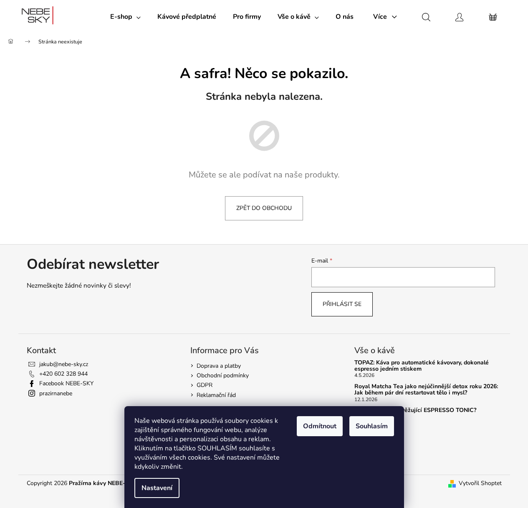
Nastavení (156, 488)
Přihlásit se (342, 304)
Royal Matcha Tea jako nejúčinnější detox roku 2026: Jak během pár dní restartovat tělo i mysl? (426, 389)
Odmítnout (319, 426)
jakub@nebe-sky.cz (63, 364)
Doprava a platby (219, 366)
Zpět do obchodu (264, 208)
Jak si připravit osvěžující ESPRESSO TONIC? (415, 410)
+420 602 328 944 (63, 374)
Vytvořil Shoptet (480, 483)
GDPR (204, 385)
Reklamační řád (216, 395)
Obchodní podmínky (223, 375)
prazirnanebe (55, 393)
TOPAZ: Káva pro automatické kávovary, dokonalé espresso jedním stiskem (421, 365)
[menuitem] (125, 16)
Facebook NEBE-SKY (66, 383)
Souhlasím (372, 426)
